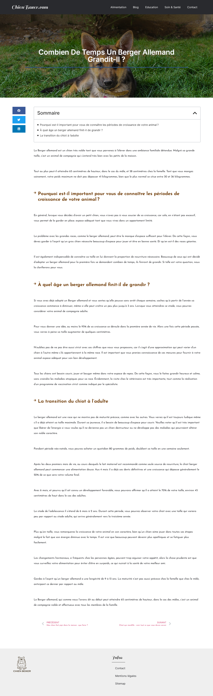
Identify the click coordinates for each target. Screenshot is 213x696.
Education (151, 7)
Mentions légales (125, 676)
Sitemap (120, 683)
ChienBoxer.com (30, 7)
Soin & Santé (173, 7)
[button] (18, 110)
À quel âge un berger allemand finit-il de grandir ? (71, 130)
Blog (136, 7)
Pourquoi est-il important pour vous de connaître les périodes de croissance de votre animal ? (99, 124)
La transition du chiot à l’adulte (59, 135)
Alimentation (118, 7)
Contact (192, 7)
